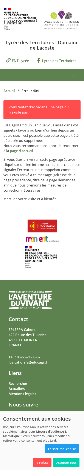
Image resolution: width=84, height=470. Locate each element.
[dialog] (42, 440)
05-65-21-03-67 (28, 357)
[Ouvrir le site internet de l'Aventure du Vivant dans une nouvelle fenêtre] (30, 308)
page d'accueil (21, 151)
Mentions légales (22, 393)
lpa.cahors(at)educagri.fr (29, 362)
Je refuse (42, 463)
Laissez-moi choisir (62, 449)
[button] (74, 75)
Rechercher (18, 383)
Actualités (17, 388)
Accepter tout (66, 463)
